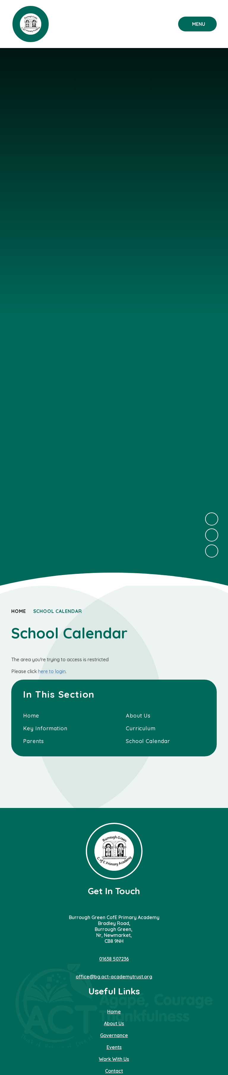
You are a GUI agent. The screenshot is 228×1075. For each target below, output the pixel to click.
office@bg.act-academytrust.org (114, 977)
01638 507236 (114, 959)
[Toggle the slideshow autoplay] (211, 551)
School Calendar (57, 611)
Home (18, 611)
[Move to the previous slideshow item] (211, 535)
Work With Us (114, 1059)
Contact (114, 1071)
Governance (114, 1035)
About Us (114, 1023)
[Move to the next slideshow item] (211, 518)
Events (114, 1047)
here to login (52, 671)
